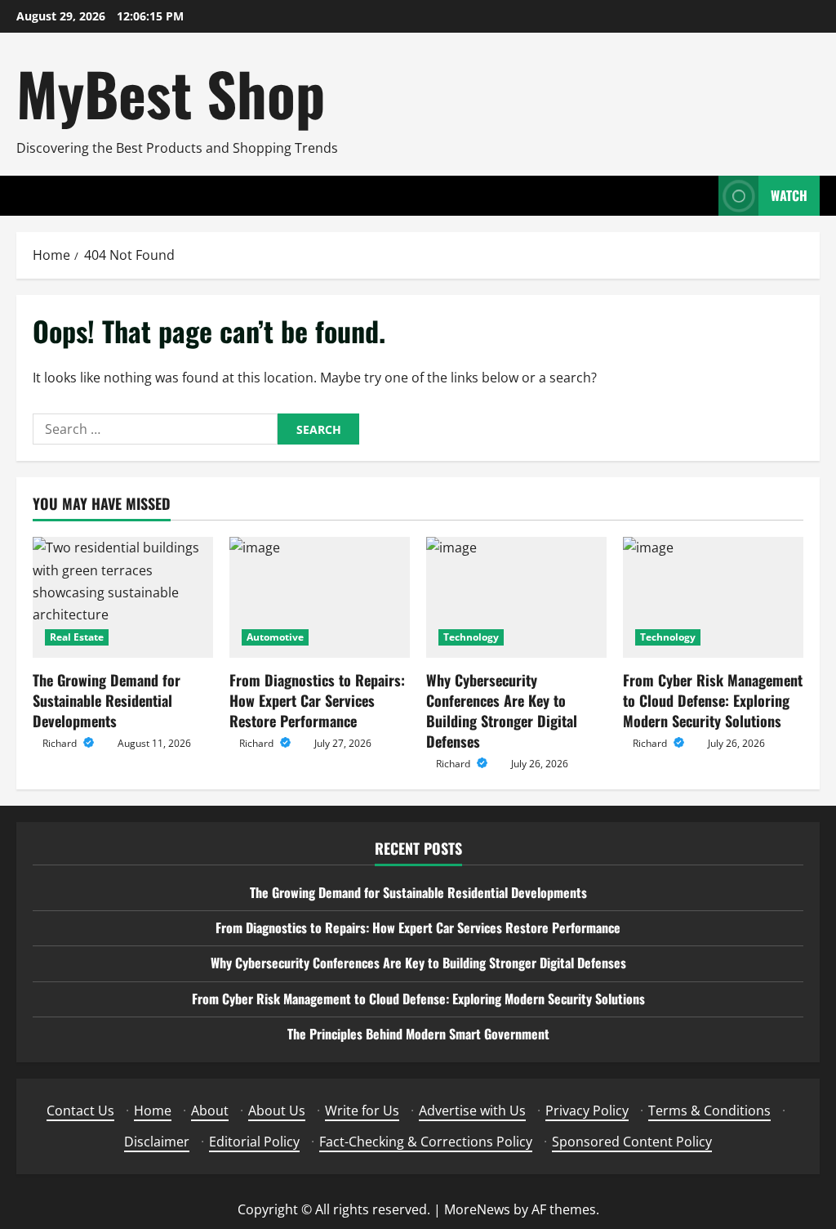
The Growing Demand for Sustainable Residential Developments (106, 700)
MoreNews (477, 1209)
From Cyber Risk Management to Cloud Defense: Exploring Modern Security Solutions (713, 700)
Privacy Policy (587, 1111)
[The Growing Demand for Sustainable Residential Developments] (123, 597)
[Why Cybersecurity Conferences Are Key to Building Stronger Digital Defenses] (516, 597)
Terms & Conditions (709, 1111)
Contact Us (80, 1111)
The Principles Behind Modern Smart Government (418, 1034)
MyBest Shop (170, 92)
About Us (276, 1111)
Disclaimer (156, 1142)
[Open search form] (701, 196)
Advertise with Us (472, 1111)
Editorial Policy (254, 1142)
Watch (789, 195)
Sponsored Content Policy (632, 1142)
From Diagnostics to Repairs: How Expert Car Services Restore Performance (317, 700)
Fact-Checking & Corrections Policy (425, 1142)
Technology (471, 637)
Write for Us (362, 1111)
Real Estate (77, 637)
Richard (60, 743)
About (210, 1111)
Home (152, 1111)
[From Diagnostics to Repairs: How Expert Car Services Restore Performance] (319, 597)
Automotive (275, 637)
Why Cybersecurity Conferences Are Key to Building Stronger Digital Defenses (501, 711)
